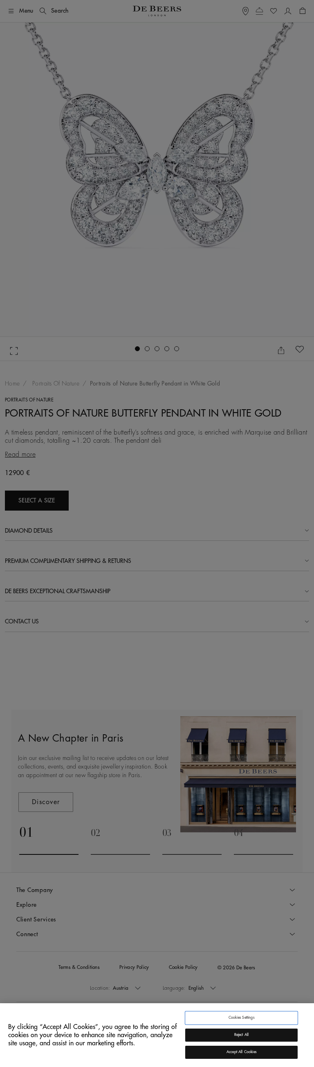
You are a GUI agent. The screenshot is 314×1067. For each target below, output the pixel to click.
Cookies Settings (241, 1018)
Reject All (241, 1035)
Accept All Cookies (241, 1052)
